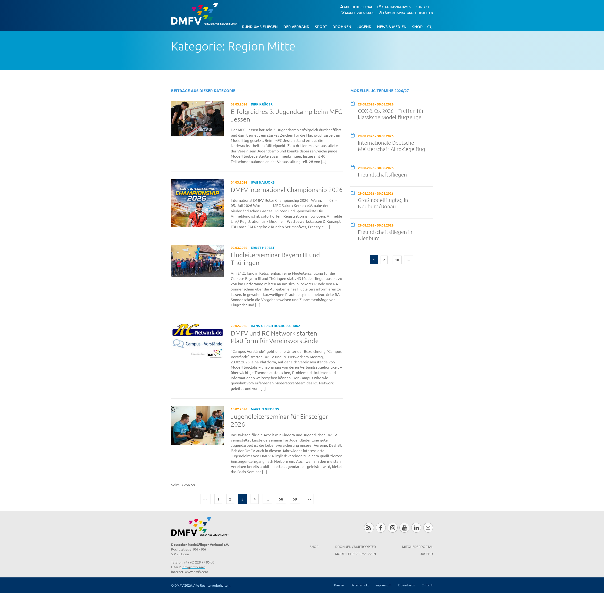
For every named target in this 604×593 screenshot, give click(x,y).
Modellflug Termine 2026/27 (379, 90)
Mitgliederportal (358, 7)
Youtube (404, 527)
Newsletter (428, 527)
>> (309, 498)
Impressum (383, 585)
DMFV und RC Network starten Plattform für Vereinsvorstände (275, 337)
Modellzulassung (359, 12)
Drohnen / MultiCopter (355, 546)
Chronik (427, 585)
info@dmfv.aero (193, 567)
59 (295, 498)
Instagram (392, 527)
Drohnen (341, 26)
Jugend (364, 26)
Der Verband (296, 26)
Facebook (381, 527)
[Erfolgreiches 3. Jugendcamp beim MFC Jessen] (197, 118)
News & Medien (392, 26)
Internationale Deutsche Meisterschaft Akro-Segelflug (391, 145)
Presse (339, 585)
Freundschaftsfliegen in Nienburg (385, 235)
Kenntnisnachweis (396, 7)
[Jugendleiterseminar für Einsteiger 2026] (197, 425)
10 (397, 260)
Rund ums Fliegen (260, 26)
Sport (321, 26)
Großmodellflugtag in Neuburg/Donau (383, 203)
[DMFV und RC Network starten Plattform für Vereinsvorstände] (197, 340)
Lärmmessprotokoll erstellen (408, 12)
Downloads (406, 585)
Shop (417, 26)
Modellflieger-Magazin (355, 553)
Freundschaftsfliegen (382, 174)
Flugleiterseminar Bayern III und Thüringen (275, 258)
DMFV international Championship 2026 (287, 189)
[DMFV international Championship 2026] (197, 202)
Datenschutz (360, 585)
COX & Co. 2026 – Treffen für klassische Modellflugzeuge (391, 114)
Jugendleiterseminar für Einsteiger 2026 (279, 420)
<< (205, 498)
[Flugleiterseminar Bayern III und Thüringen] (197, 260)
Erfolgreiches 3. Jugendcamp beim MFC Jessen (286, 115)
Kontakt (422, 7)
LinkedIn (416, 527)
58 (281, 498)
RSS (369, 527)
